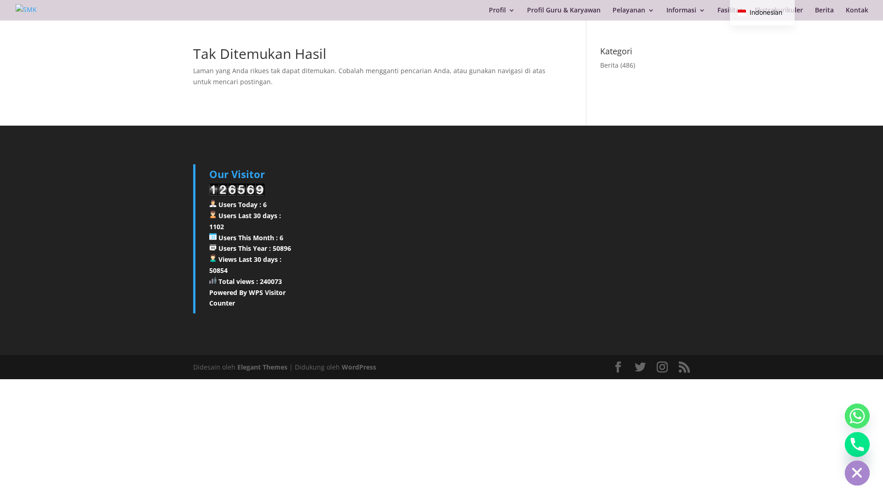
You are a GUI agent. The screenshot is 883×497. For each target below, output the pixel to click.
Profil (497, 10)
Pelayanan (629, 10)
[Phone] (857, 444)
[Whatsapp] (857, 416)
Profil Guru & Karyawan (564, 10)
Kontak (857, 10)
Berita (824, 10)
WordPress (359, 367)
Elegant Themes (262, 367)
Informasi (681, 10)
